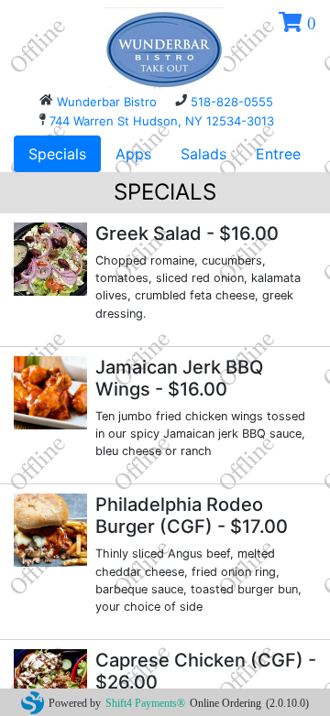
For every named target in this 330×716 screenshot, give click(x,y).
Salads (203, 154)
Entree (278, 154)
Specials (57, 154)
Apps (133, 154)
